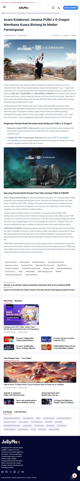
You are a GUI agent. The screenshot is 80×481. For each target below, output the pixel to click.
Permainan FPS (48, 268)
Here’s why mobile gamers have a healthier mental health (26, 401)
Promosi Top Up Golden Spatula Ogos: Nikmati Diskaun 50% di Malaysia (24, 2)
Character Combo (54, 429)
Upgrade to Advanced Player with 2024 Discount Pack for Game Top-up (14, 394)
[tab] (4, 35)
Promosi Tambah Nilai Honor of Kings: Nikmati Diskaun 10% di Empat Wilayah (25, 347)
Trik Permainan (62, 425)
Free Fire (33, 429)
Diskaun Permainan (9, 429)
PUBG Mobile (30, 271)
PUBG (20, 271)
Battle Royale (24, 262)
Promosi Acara (10, 271)
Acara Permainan (11, 262)
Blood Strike (42, 429)
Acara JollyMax (23, 422)
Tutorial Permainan (36, 422)
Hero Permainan (23, 429)
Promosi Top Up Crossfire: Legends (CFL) (64, 339)
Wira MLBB (48, 422)
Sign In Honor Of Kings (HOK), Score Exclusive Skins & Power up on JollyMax (34, 385)
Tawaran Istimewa (31, 275)
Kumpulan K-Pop (27, 265)
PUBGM (58, 271)
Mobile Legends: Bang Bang (12, 418)
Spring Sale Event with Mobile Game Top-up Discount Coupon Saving (51, 394)
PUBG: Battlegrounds (45, 271)
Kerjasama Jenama (11, 265)
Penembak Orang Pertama (31, 268)
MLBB (38, 418)
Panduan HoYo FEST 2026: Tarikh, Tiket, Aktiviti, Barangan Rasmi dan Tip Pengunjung (21, 328)
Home (3, 13)
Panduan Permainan (12, 268)
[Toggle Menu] (4, 7)
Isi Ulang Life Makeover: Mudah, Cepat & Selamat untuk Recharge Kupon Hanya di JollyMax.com (63, 401)
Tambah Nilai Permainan (13, 275)
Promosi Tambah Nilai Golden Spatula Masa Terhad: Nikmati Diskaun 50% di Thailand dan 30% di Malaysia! (26, 339)
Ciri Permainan (27, 425)
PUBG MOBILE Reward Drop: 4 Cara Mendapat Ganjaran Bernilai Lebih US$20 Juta (64, 347)
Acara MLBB (58, 422)
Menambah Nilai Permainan (45, 265)
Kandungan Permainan (56, 262)
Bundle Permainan (38, 262)
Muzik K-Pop (62, 265)
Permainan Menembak (64, 268)
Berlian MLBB (50, 425)
